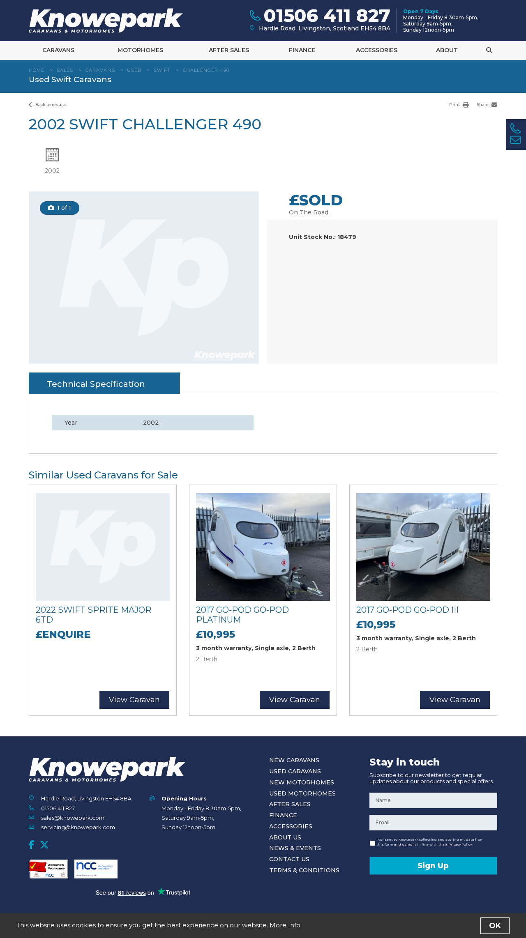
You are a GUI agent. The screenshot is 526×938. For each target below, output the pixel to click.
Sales (65, 70)
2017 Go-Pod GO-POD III (407, 610)
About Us (285, 837)
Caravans (58, 50)
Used (134, 70)
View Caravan (134, 699)
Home (36, 70)
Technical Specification (95, 384)
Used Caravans (295, 771)
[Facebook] (32, 844)
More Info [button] (285, 925)
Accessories (376, 50)
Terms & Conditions (304, 870)
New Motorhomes (301, 782)
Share (483, 104)
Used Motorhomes (302, 793)
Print (455, 104)
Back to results (50, 104)
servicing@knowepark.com (78, 827)
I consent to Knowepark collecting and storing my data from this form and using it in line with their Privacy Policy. (430, 841)
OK (495, 925)
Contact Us (289, 859)
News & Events (295, 848)
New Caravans (294, 760)
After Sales (229, 50)
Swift (162, 70)
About (447, 50)
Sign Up (433, 865)
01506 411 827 (58, 808)
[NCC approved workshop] (48, 869)
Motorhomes (140, 50)
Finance (302, 50)
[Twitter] (44, 844)
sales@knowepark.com (72, 817)
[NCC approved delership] (96, 869)
